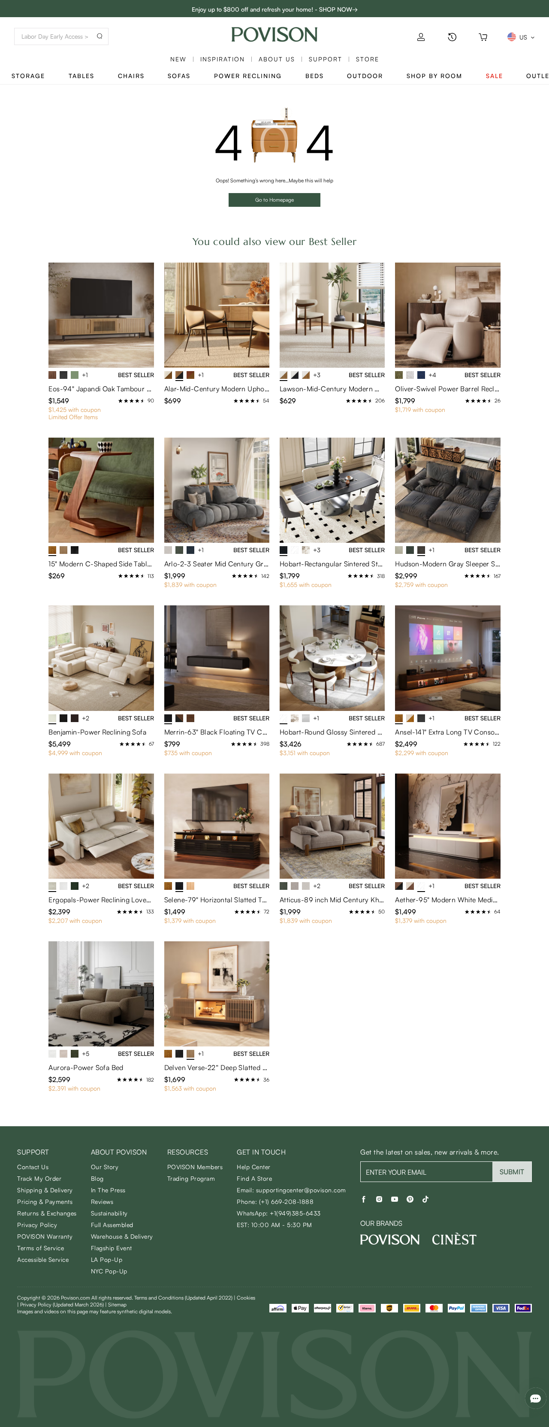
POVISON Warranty (44, 1236)
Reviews (102, 1201)
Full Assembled (112, 1224)
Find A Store (254, 1178)
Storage (28, 75)
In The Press (108, 1190)
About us (277, 59)
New (178, 59)
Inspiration (222, 59)
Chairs (131, 75)
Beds (314, 75)
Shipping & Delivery (45, 1190)
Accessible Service (43, 1259)
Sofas (179, 75)
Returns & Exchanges (47, 1213)
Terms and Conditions (183, 1297)
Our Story (105, 1166)
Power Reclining (248, 75)
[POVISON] (389, 1239)
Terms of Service (40, 1248)
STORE (367, 59)
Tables (81, 75)
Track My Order (39, 1178)
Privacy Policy (37, 1224)
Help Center (254, 1166)
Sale (494, 75)
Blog (97, 1178)
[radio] (120, 401)
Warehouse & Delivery (122, 1236)
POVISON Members (195, 1166)
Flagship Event (111, 1248)
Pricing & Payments (44, 1201)
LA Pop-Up (107, 1259)
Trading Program (191, 1178)
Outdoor (365, 75)
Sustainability (109, 1213)
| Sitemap (116, 1304)
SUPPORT (325, 59)
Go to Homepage (274, 200)
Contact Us (32, 1166)
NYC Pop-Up (109, 1271)
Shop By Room (434, 75)
